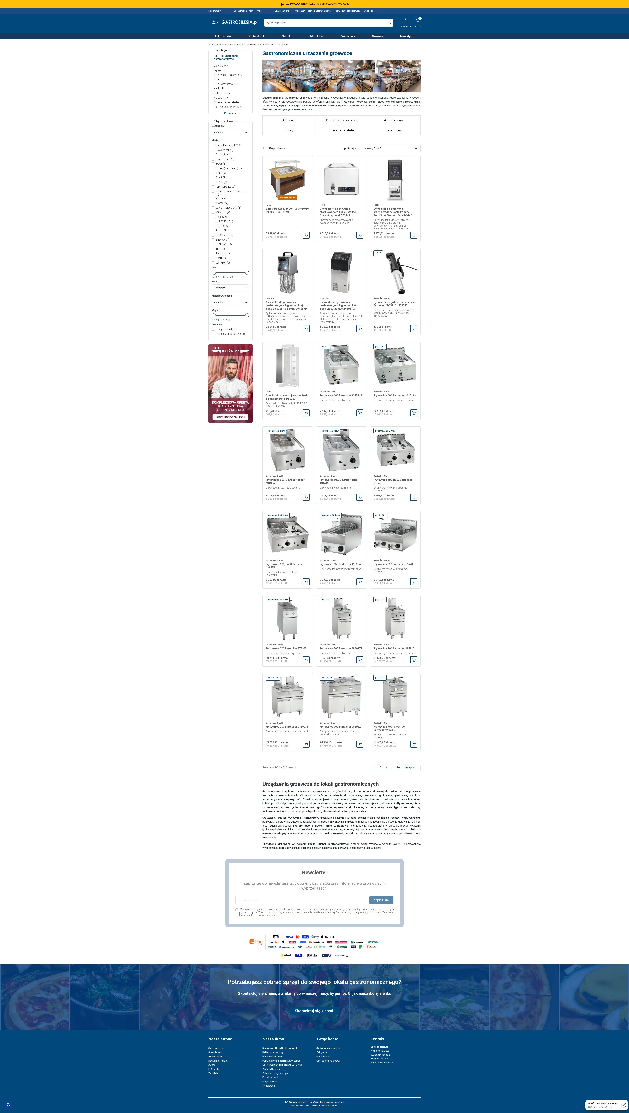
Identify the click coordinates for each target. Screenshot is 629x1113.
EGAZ (222, 163)
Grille (216, 79)
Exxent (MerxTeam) (229, 168)
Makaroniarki (221, 97)
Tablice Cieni (315, 36)
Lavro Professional (228, 207)
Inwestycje (407, 36)
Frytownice (220, 70)
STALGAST (224, 244)
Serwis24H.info (216, 1056)
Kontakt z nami (270, 1077)
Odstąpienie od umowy (328, 1060)
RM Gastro (224, 235)
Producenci (347, 36)
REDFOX (223, 226)
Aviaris (211, 1065)
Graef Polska (215, 1052)
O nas (260, 11)
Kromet (222, 203)
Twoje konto (327, 1039)
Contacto (223, 154)
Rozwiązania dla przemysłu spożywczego (354, 11)
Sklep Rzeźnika (216, 1048)
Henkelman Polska (218, 1060)
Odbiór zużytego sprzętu (275, 1073)
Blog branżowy (214, 11)
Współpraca (268, 1085)
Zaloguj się (321, 1052)
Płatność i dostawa (272, 1056)
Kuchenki (219, 88)
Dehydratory (221, 65)
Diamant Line (225, 159)
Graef (221, 172)
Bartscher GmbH (228, 145)
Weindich (223, 262)
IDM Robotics (225, 186)
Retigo (222, 230)
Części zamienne (283, 11)
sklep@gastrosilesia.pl (382, 1062)
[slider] (214, 273)
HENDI (221, 182)
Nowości (377, 36)
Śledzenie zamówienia (328, 1048)
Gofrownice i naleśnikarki (228, 74)
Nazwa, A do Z (391, 149)
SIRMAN (222, 239)
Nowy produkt (226, 329)
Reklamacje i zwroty (272, 1052)
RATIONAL (224, 221)
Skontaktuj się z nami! (314, 1011)
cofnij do (226, 57)
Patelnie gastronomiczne (228, 106)
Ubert (221, 258)
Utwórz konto (323, 1056)
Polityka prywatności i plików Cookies (281, 1060)
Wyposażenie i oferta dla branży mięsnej (313, 11)
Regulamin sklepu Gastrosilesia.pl (279, 1048)
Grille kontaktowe (224, 84)
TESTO (221, 248)
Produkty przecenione (230, 333)
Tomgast (223, 253)
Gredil (222, 177)
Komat (221, 198)
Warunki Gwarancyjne (273, 1069)
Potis (221, 216)
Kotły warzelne (222, 93)
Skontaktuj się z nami (243, 11)
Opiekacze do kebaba (226, 102)
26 (398, 767)
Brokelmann (224, 150)
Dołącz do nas (269, 1081)
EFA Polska (214, 1069)
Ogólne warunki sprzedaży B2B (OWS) (282, 1065)
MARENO (223, 212)
